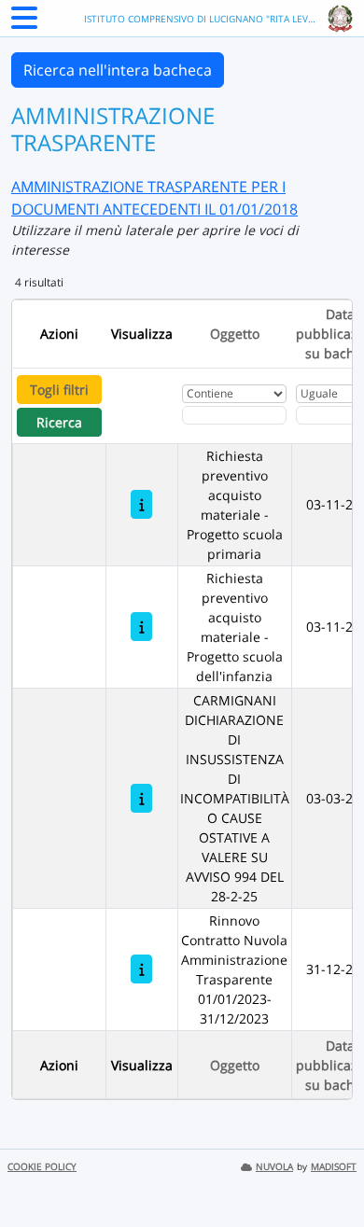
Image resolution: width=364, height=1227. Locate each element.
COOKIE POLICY (42, 1167)
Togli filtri (59, 389)
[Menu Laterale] (24, 23)
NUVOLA (274, 1167)
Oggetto (234, 333)
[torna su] (325, 1170)
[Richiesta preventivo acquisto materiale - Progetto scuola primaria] (141, 504)
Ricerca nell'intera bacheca (117, 70)
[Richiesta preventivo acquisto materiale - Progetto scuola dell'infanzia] (141, 626)
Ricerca (59, 422)
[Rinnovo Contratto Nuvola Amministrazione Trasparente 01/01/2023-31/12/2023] (141, 969)
